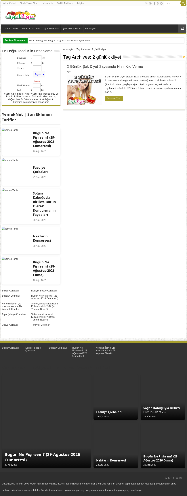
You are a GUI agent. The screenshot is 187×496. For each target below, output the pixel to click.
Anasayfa (68, 49)
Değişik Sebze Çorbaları (44, 290)
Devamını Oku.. (114, 98)
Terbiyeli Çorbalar (40, 324)
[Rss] (146, 3)
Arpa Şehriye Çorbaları (14, 314)
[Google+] (151, 3)
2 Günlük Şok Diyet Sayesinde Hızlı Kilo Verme (105, 66)
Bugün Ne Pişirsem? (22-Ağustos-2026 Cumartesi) (44, 297)
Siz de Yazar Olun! (29, 3)
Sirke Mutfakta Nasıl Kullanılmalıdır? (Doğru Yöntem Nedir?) (43, 317)
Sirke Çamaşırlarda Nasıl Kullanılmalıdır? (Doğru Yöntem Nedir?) (44, 306)
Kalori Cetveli (9, 3)
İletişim (80, 3)
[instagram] (161, 3)
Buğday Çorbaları (11, 295)
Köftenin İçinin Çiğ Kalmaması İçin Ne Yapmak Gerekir (12, 306)
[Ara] (183, 3)
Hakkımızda (47, 3)
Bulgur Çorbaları (10, 290)
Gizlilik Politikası (65, 3)
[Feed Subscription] (184, 56)
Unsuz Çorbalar (10, 324)
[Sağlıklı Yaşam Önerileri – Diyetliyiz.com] (21, 14)
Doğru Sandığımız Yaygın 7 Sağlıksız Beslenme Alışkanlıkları (60, 40)
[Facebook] (154, 3)
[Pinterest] (157, 3)
